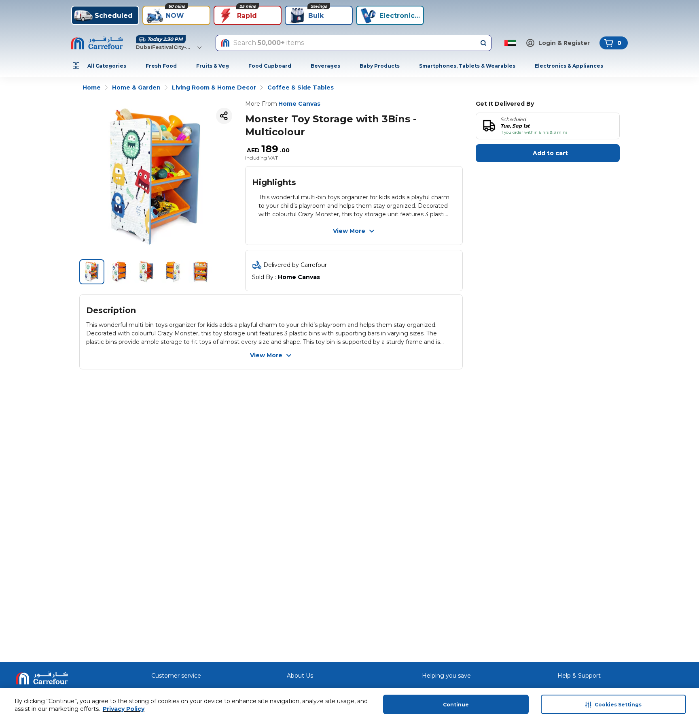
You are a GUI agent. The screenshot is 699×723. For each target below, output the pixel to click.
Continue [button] (456, 705)
